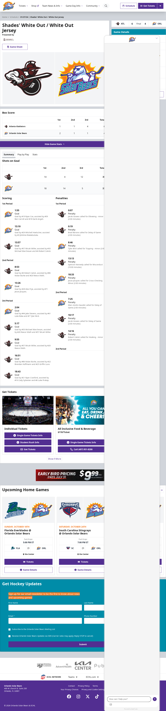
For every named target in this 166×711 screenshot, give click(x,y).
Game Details (30, 569)
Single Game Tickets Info (30, 435)
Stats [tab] (35, 154)
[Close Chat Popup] (158, 38)
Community (92, 5)
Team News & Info (51, 5)
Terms (95, 686)
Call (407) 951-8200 (83, 449)
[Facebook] (69, 696)
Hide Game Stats (53, 144)
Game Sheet (16, 46)
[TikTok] (97, 696)
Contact (71, 686)
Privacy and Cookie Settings (93, 689)
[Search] (106, 6)
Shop (33, 5)
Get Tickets (149, 5)
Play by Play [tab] (23, 154)
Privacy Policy (83, 686)
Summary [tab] (9, 154)
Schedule (130, 5)
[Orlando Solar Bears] (9, 6)
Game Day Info (73, 5)
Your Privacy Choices (69, 689)
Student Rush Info (29, 442)
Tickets (22, 5)
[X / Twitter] (87, 696)
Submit (83, 644)
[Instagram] (78, 696)
